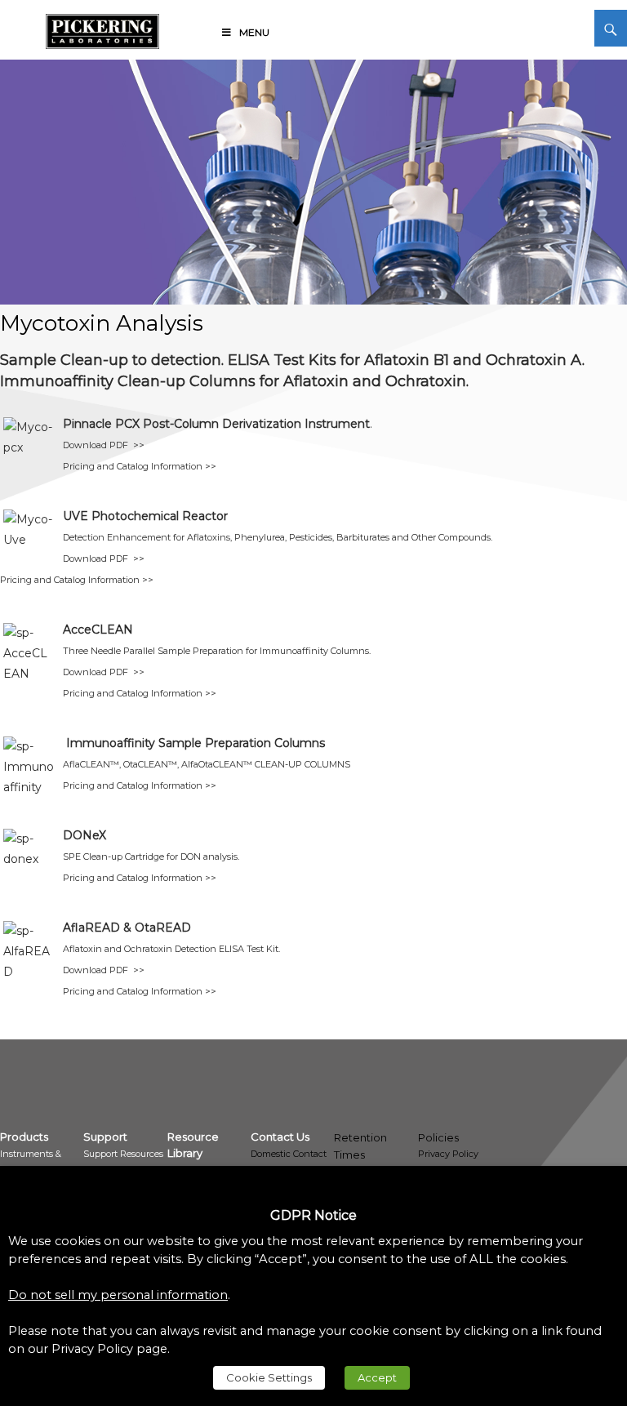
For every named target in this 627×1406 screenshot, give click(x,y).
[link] (102, 28)
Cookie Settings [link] (269, 1377)
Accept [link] (377, 1377)
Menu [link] (254, 32)
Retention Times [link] (360, 1146)
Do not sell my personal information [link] (118, 1295)
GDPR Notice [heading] (313, 1215)
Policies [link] (438, 1137)
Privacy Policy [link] (448, 1153)
